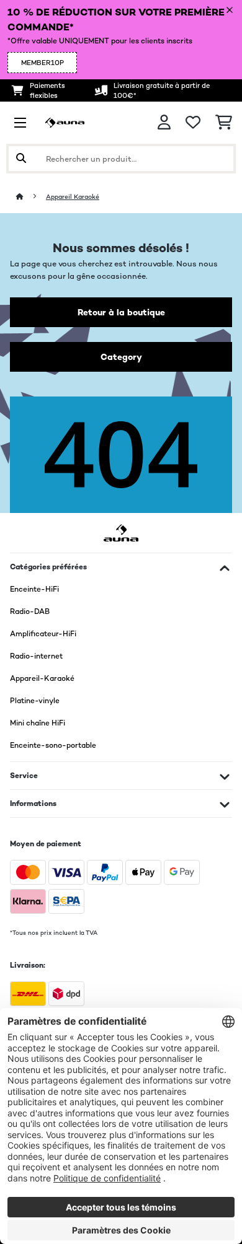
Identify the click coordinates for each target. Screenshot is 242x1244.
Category (121, 356)
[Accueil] (31, 197)
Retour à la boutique (121, 312)
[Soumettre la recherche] (21, 158)
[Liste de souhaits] (193, 123)
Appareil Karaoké (72, 197)
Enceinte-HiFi (34, 589)
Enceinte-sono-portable (53, 745)
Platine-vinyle (35, 701)
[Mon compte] (164, 122)
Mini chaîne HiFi (37, 723)
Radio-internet (36, 656)
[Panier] (223, 123)
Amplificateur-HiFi (43, 634)
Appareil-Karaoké (42, 678)
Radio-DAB (30, 611)
